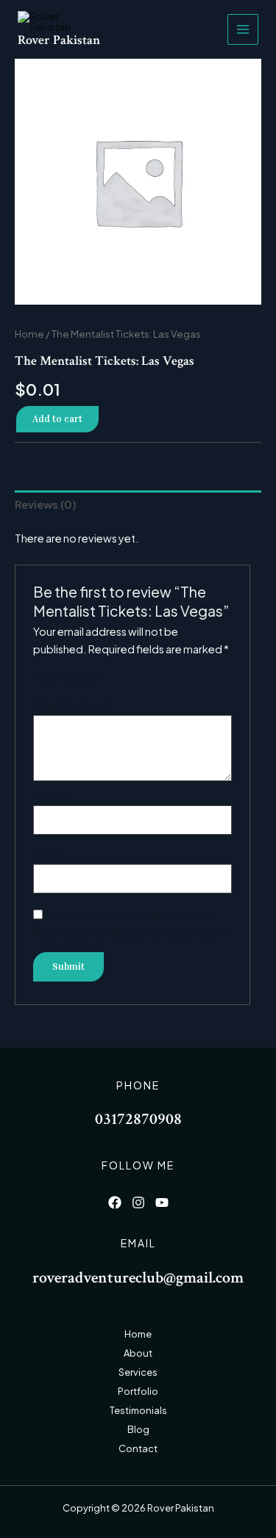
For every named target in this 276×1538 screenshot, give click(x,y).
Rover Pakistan (59, 40)
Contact (138, 1448)
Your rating (69, 676)
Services (138, 1372)
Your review (71, 705)
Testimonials (138, 1410)
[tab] (138, 504)
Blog (138, 1429)
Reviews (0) (46, 504)
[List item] (114, 1202)
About (138, 1353)
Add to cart (57, 418)
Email (49, 855)
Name (50, 795)
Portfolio (138, 1391)
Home (29, 333)
